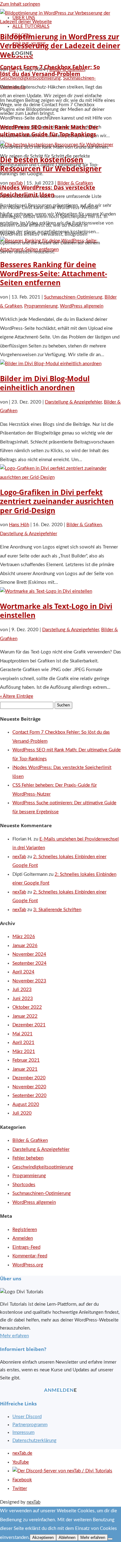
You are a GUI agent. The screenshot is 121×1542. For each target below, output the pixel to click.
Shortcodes (23, 1184)
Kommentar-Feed (29, 1256)
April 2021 (23, 1042)
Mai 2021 (22, 1034)
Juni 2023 (22, 998)
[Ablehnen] (110, 1539)
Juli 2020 (22, 1113)
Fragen (21, 35)
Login (20, 53)
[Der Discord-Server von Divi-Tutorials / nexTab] (62, 1471)
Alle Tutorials (30, 26)
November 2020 (29, 1087)
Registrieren (24, 1229)
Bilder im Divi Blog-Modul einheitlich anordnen (45, 383)
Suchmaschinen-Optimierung (73, 297)
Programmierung (41, 306)
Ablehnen (67, 1537)
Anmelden (22, 1238)
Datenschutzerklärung (34, 1440)
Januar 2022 (25, 1016)
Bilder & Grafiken (84, 524)
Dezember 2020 (29, 1078)
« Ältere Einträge (16, 696)
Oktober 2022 (27, 1007)
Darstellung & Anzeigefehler (73, 402)
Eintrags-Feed (26, 1247)
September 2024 (29, 963)
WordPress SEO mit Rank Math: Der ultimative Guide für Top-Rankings (49, 130)
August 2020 (25, 1104)
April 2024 (23, 972)
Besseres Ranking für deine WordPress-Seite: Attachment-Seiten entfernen (53, 274)
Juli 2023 (22, 989)
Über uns (23, 17)
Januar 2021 (25, 1069)
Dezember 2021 (29, 1025)
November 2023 (29, 981)
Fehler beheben (27, 1158)
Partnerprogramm (29, 1424)
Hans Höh (19, 524)
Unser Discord (27, 1416)
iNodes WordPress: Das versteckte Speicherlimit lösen (47, 191)
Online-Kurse (29, 44)
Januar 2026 (25, 945)
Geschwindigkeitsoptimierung (42, 1167)
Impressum (23, 1432)
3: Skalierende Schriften (57, 909)
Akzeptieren (43, 1537)
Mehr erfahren (14, 1336)
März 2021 (23, 1051)
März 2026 (23, 936)
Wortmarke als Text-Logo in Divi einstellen (56, 610)
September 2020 (29, 1095)
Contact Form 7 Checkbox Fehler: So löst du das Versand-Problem (50, 70)
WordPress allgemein (81, 306)
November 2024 (29, 954)
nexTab (19, 856)
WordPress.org (27, 1265)
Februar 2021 (26, 1060)
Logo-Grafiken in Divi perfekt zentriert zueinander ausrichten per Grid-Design (57, 501)
